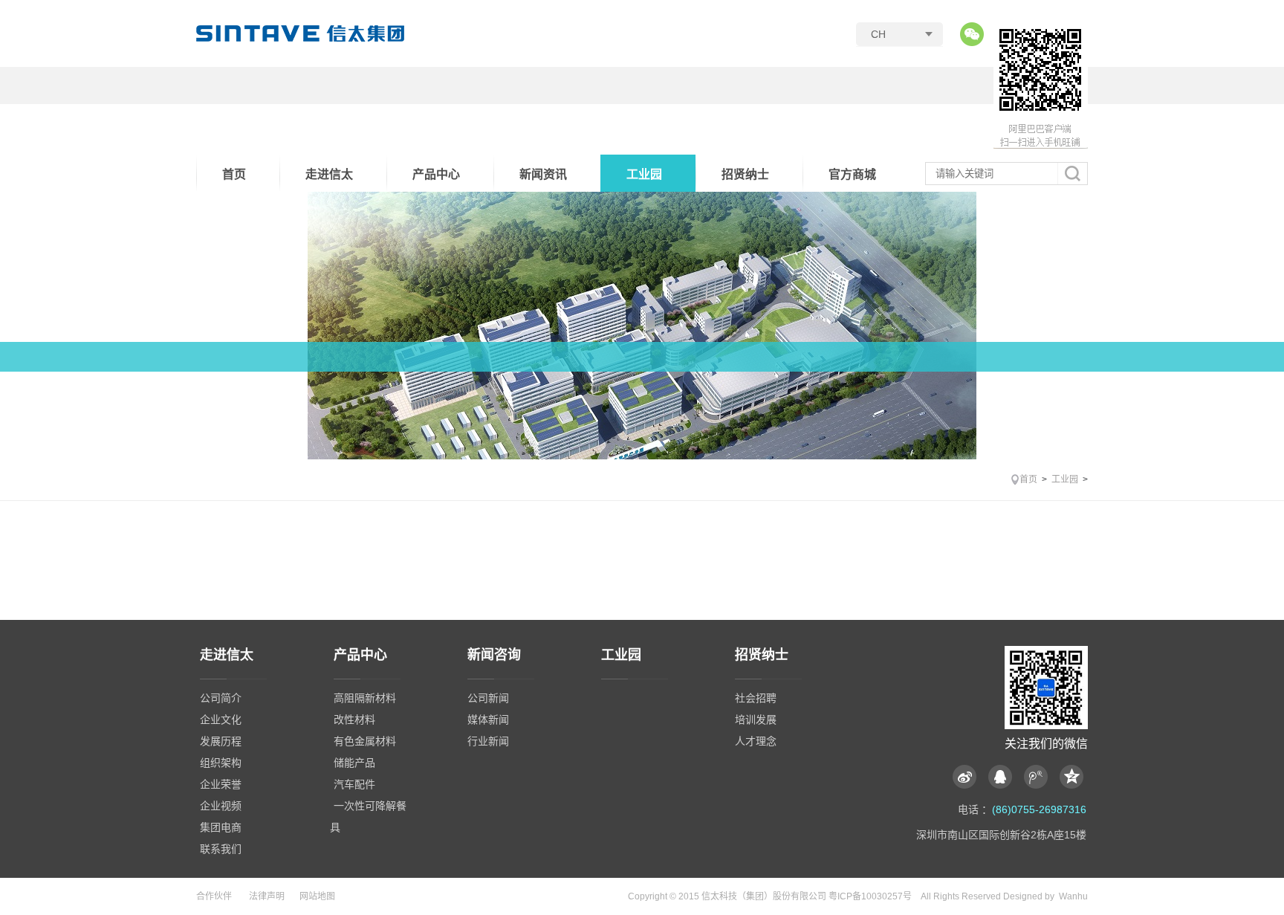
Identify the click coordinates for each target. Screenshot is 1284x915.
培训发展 (755, 719)
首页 (234, 174)
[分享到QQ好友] (1003, 777)
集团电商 (220, 827)
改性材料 (354, 719)
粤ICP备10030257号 (870, 896)
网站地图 (317, 896)
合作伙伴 (214, 896)
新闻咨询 (494, 654)
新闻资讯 (543, 174)
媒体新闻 (488, 719)
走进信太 (329, 174)
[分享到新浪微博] (968, 777)
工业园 (644, 174)
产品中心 (436, 174)
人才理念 (755, 741)
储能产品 (354, 763)
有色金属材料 (365, 741)
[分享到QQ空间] (1071, 777)
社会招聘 (755, 698)
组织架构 (220, 763)
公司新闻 (488, 698)
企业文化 (220, 719)
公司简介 (220, 698)
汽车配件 (354, 784)
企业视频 (220, 806)
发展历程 (220, 741)
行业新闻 (488, 741)
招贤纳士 (745, 174)
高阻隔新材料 (365, 698)
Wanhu (1073, 896)
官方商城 (852, 174)
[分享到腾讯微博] (1039, 777)
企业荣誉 (220, 784)
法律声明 (267, 896)
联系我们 (220, 849)
